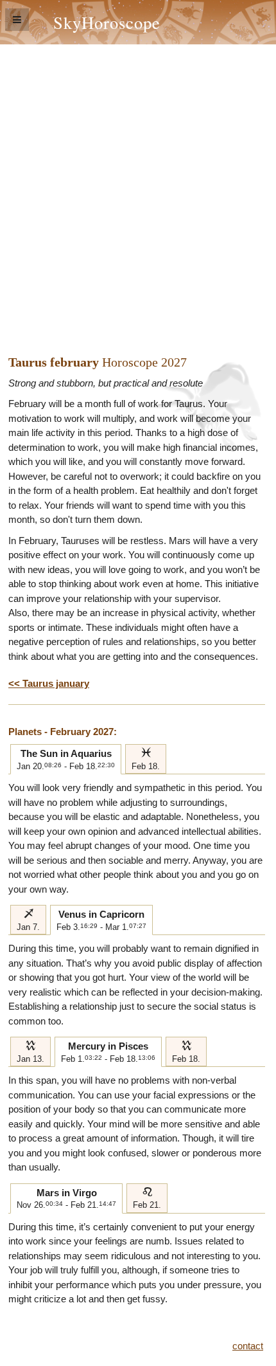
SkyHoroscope (106, 22)
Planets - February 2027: (62, 731)
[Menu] (17, 19)
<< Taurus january (48, 683)
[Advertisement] (138, 189)
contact (247, 1345)
